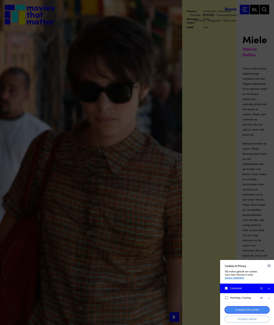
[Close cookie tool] (269, 265)
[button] (243, 288)
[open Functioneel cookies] (269, 289)
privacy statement (234, 278)
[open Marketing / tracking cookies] (269, 298)
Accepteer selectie (247, 319)
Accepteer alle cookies (247, 310)
